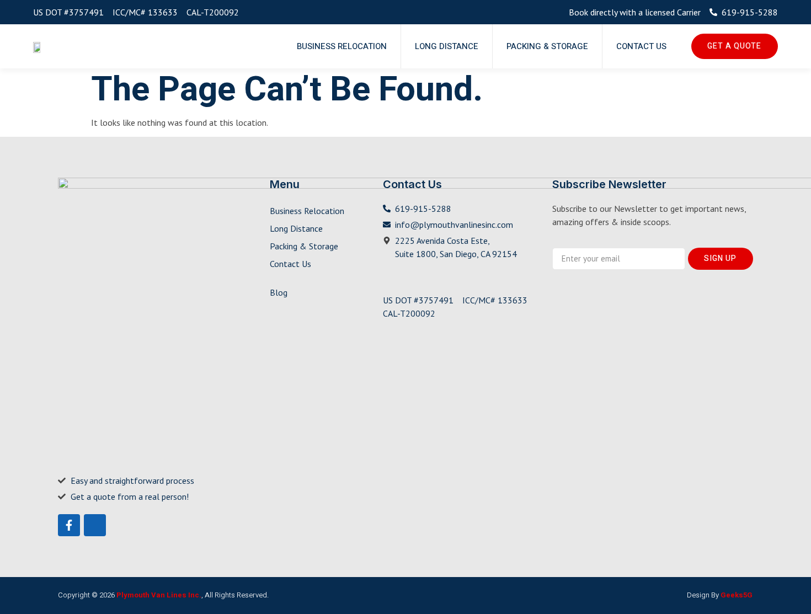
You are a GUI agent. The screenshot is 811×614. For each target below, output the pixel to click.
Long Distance (446, 46)
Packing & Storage (547, 46)
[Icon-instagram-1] (95, 525)
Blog (278, 292)
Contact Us (641, 46)
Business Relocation (342, 46)
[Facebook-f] (69, 525)
